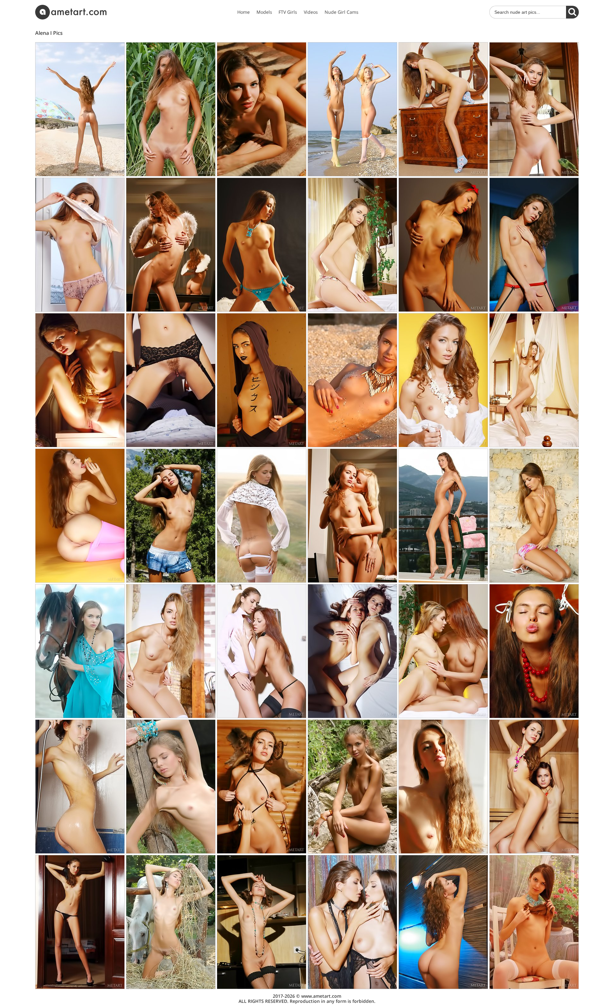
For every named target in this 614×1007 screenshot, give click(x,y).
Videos (311, 12)
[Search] (572, 12)
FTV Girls (288, 12)
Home (243, 12)
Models (264, 12)
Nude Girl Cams (341, 12)
